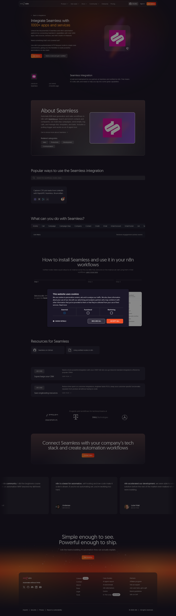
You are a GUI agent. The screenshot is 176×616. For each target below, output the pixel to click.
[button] (59, 321)
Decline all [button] (96, 321)
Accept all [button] (114, 321)
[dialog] (88, 308)
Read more (63, 305)
